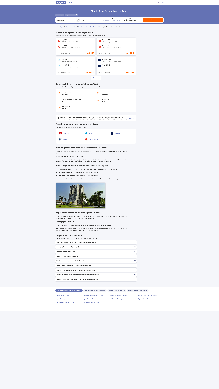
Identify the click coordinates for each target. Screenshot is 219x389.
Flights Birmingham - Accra (63, 299)
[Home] (60, 2)
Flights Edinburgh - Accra (145, 299)
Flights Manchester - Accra (118, 295)
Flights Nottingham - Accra (91, 302)
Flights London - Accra (62, 295)
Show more (96, 78)
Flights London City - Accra (118, 299)
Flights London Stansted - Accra (65, 302)
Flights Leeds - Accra (89, 299)
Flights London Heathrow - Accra (93, 295)
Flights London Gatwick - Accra (147, 295)
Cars (78, 3)
